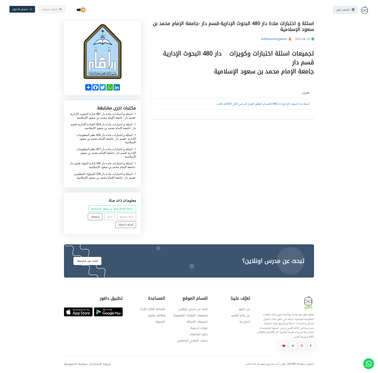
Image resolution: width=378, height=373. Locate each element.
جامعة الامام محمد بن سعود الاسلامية (112, 208)
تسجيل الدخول (20, 9)
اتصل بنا (245, 321)
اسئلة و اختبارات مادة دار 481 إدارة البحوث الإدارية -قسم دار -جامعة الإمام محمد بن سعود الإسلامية (103, 115)
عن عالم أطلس (240, 315)
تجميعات (95, 216)
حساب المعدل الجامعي (192, 340)
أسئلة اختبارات (125, 224)
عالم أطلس (251, 364)
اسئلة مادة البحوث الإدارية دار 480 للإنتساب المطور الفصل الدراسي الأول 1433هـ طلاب (263, 104)
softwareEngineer (274, 39)
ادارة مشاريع (126, 216)
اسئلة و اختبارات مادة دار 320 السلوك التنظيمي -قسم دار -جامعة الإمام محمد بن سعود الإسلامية (105, 175)
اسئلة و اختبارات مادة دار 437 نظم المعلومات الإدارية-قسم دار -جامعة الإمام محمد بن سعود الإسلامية (106, 152)
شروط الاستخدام (100, 364)
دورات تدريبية (199, 328)
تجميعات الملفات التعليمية (190, 315)
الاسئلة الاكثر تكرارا (152, 309)
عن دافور (244, 309)
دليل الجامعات (198, 334)
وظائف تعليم (156, 315)
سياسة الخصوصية (75, 364)
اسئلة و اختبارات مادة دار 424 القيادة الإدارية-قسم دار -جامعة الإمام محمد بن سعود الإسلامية (103, 126)
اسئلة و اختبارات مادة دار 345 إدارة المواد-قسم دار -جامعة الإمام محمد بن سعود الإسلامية (103, 165)
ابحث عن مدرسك (87, 261)
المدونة (160, 321)
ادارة (109, 216)
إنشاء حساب (49, 9)
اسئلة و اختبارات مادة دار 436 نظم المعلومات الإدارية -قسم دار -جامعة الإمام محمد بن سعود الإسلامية (106, 138)
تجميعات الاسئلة (197, 321)
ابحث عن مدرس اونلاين (193, 309)
